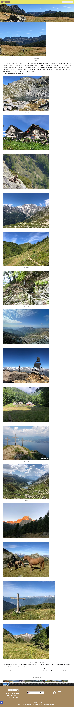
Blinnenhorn (6, 684)
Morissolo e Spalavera (14, 680)
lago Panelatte (6, 680)
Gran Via (45, 2)
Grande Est (65, 680)
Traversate (38, 2)
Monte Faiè (53, 680)
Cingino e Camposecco (31, 680)
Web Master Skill (53, 704)
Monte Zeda (59, 680)
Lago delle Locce (22, 680)
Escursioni (28, 2)
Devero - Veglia (46, 680)
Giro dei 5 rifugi (39, 680)
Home (22, 2)
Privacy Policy (16, 697)
